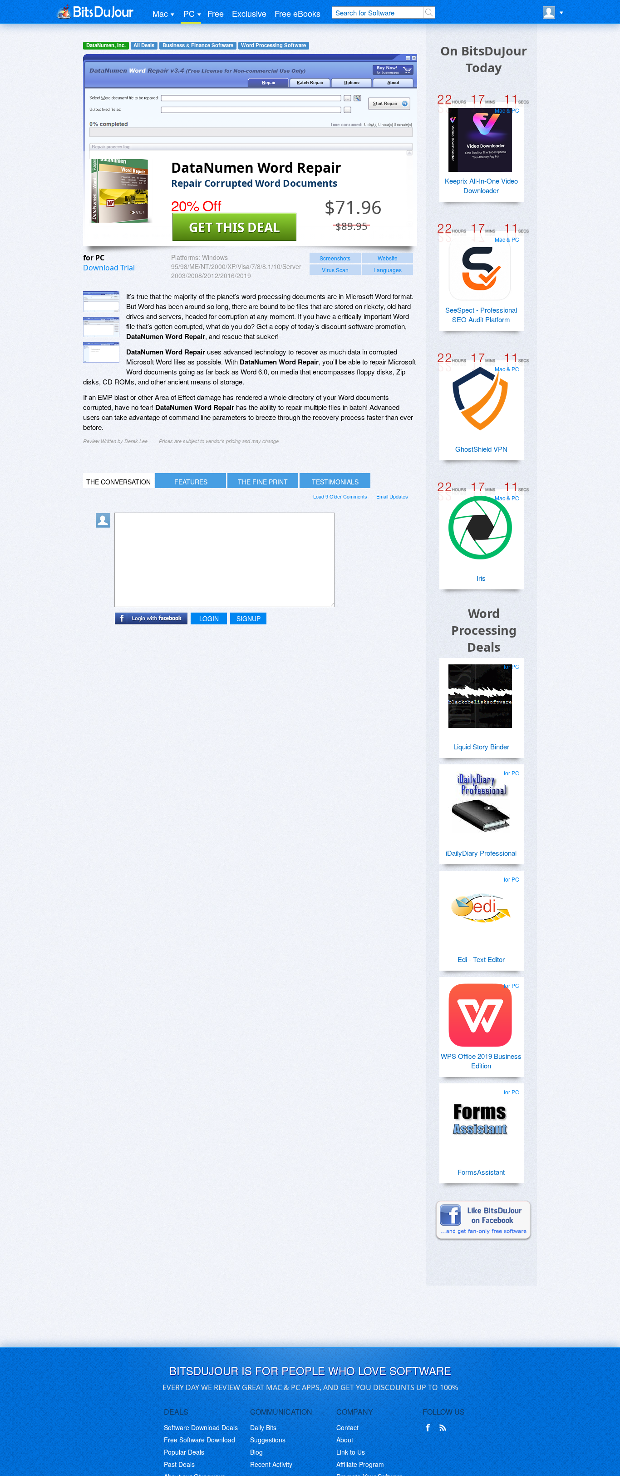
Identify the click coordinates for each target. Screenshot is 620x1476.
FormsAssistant (481, 1172)
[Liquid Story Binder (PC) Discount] (480, 693)
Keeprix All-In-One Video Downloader (481, 185)
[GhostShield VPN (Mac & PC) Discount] (480, 395)
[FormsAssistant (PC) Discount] (480, 1118)
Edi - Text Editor (481, 959)
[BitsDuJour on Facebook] (430, 1428)
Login (209, 618)
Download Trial (109, 268)
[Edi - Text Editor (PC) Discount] (480, 905)
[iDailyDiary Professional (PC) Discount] (480, 799)
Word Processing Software (273, 45)
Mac (160, 13)
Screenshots (335, 258)
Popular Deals (184, 1451)
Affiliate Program (360, 1464)
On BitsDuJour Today (483, 59)
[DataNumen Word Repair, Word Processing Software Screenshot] (101, 352)
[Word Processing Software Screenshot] (101, 327)
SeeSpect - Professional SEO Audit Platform (481, 314)
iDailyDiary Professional (481, 853)
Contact (347, 1427)
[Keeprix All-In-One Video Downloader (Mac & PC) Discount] (480, 136)
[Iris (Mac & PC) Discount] (480, 524)
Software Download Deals (201, 1427)
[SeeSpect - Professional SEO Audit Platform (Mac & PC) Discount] (480, 265)
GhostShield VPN (481, 449)
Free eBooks (297, 13)
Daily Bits (263, 1427)
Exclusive (249, 13)
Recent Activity (271, 1464)
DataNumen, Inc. (106, 45)
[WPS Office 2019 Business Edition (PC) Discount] (480, 1012)
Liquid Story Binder (481, 746)
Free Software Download (199, 1439)
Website (388, 258)
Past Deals (179, 1464)
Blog (256, 1451)
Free (215, 13)
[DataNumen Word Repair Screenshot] (101, 301)
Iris (481, 578)
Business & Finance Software (197, 45)
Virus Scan (335, 270)
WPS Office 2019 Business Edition (481, 1060)
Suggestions (267, 1439)
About (344, 1439)
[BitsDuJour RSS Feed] (444, 1428)
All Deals (143, 45)
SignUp (248, 618)
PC (189, 13)
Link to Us (350, 1451)
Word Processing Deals (484, 630)
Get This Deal (234, 227)
